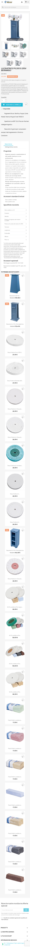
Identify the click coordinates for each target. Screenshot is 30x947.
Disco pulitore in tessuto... (15, 409)
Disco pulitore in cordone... (15, 465)
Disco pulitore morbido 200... (15, 380)
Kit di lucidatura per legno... (15, 607)
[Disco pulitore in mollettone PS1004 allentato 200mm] (24, 55)
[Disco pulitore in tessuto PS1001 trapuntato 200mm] (15, 55)
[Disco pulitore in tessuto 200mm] (6, 55)
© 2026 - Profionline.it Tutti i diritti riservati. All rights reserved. (14, 944)
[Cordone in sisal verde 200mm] (24, 46)
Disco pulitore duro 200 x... (15, 352)
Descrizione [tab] (8, 144)
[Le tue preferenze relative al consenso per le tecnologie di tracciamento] (2, 944)
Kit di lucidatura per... (15, 635)
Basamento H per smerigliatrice (15, 324)
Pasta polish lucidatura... (15, 720)
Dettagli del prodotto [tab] (11, 147)
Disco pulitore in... (15, 494)
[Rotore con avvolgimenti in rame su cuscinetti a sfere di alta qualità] (15, 46)
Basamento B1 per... (15, 295)
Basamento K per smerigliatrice (15, 550)
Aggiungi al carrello (12, 105)
